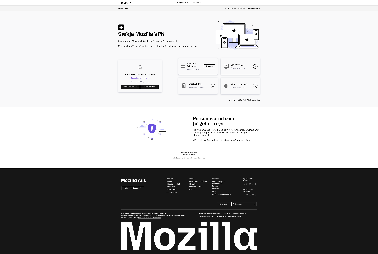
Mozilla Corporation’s (132, 214)
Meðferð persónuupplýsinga (189, 152)
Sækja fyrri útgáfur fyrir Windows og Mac (244, 100)
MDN (214, 191)
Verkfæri (215, 189)
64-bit (210, 66)
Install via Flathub (130, 87)
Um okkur (197, 3)
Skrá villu (192, 184)
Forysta (169, 181)
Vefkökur (227, 214)
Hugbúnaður (182, 3)
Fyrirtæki (215, 186)
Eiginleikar (242, 8)
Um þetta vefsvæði (234, 216)
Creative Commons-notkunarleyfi (149, 218)
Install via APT (149, 87)
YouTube (253, 195)
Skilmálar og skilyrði (189, 154)
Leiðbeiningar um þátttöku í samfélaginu (212, 216)
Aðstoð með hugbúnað (198, 181)
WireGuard (252, 130)
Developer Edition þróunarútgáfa (219, 182)
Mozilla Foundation (160, 214)
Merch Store (171, 189)
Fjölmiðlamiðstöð (173, 184)
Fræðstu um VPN (230, 8)
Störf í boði (170, 187)
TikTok (253, 184)
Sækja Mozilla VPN (253, 8)
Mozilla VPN (123, 8)
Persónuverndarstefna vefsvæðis (210, 214)
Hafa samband (171, 192)
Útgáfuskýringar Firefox (221, 194)
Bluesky (244, 184)
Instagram (247, 184)
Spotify (255, 184)
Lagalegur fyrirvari (239, 214)
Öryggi (192, 189)
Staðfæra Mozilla (195, 187)
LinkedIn (250, 184)
